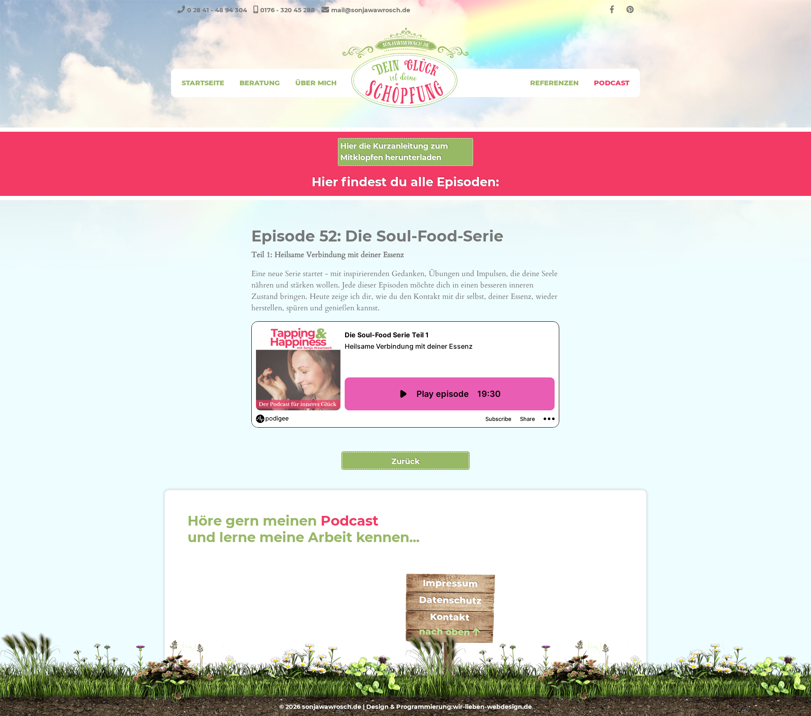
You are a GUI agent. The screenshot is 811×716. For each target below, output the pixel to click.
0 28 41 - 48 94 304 (217, 10)
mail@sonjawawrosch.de (370, 10)
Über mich (316, 83)
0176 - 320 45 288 (287, 10)
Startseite (203, 83)
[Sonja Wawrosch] (405, 67)
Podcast (611, 83)
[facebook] (612, 9)
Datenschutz (450, 600)
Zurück (406, 461)
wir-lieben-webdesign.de (492, 707)
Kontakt (450, 617)
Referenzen (554, 83)
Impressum (450, 583)
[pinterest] (630, 9)
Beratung (259, 83)
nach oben (444, 631)
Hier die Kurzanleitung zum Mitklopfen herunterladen (394, 151)
